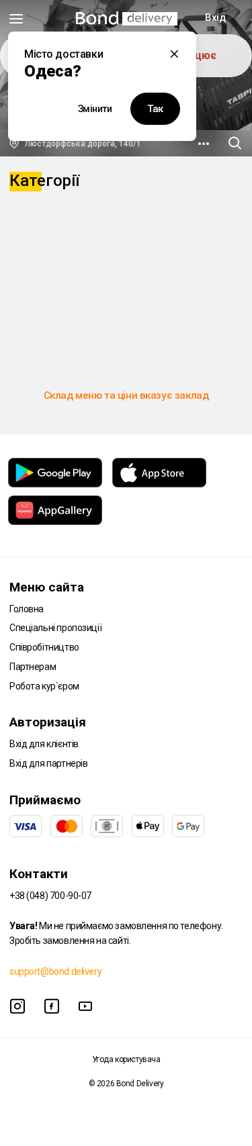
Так (155, 109)
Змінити (95, 108)
